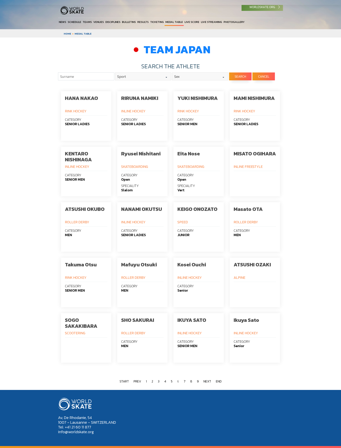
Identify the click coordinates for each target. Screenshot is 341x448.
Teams (87, 22)
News (62, 22)
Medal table (174, 22)
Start (124, 381)
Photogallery (234, 22)
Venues (98, 22)
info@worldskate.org (76, 432)
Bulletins (129, 22)
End (219, 381)
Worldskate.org (262, 7)
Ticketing (157, 22)
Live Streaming (211, 22)
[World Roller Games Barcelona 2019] (72, 13)
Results (143, 22)
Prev (137, 381)
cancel (263, 76)
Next (207, 381)
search (240, 76)
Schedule (74, 22)
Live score (192, 22)
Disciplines (112, 22)
